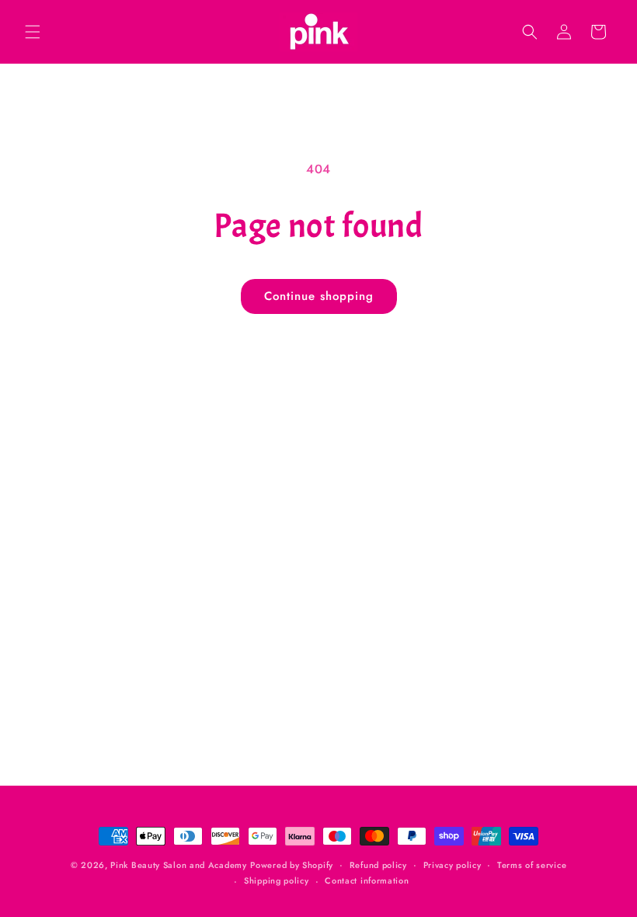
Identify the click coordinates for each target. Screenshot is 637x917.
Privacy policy (452, 865)
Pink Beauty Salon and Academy (178, 865)
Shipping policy (276, 880)
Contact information (367, 880)
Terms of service (531, 865)
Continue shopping (319, 296)
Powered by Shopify (291, 865)
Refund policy (378, 865)
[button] (33, 32)
